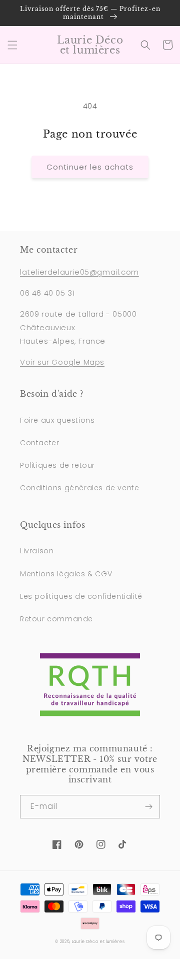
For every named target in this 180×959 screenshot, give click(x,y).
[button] (13, 45)
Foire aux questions (57, 420)
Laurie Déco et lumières (98, 941)
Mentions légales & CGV (66, 574)
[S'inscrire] (149, 806)
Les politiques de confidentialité (81, 596)
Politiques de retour (57, 465)
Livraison (37, 551)
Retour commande (56, 619)
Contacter (39, 443)
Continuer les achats (90, 167)
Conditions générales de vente (79, 488)
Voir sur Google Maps (62, 362)
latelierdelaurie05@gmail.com (79, 272)
